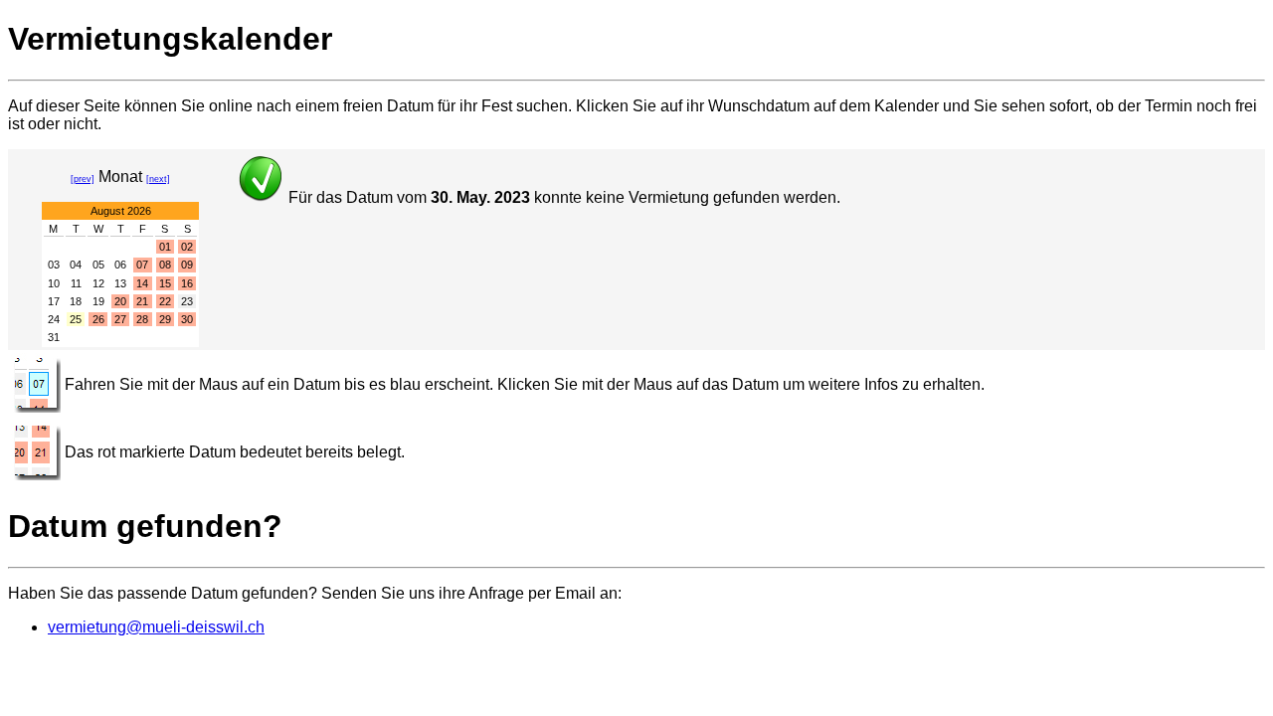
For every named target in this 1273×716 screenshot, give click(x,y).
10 (54, 283)
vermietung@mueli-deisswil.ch (156, 627)
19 (98, 301)
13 (120, 283)
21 (142, 301)
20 (120, 301)
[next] (158, 179)
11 (76, 283)
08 (165, 264)
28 (142, 319)
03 (54, 264)
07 (142, 264)
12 (98, 283)
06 (120, 264)
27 (120, 319)
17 (54, 301)
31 (54, 337)
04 (76, 264)
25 (76, 319)
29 (165, 319)
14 (142, 283)
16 (187, 283)
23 (187, 301)
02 (187, 247)
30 (187, 319)
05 (98, 264)
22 (165, 301)
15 (165, 283)
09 (187, 264)
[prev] (82, 179)
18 (76, 301)
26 (98, 319)
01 (165, 247)
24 (54, 319)
